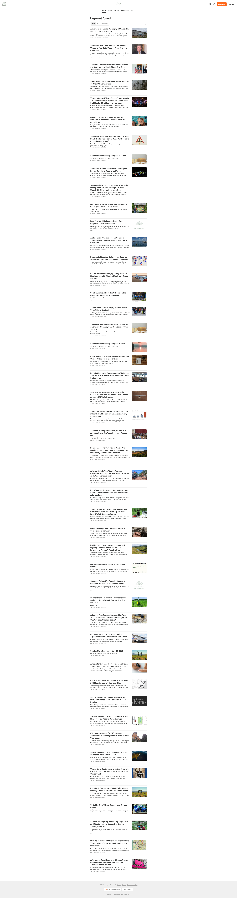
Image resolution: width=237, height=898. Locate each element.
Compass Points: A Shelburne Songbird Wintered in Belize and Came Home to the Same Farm (107, 119)
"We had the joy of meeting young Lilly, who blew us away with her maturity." (109, 830)
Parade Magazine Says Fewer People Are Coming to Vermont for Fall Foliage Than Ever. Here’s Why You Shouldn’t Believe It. (109, 450)
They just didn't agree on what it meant (102, 438)
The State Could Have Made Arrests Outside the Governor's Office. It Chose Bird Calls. (109, 66)
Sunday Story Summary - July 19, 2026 (106, 651)
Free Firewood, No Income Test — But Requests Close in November (106, 222)
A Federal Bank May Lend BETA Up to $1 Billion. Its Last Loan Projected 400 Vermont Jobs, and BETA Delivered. (109, 394)
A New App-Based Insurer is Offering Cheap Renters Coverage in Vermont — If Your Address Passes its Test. (109, 862)
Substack (109, 894)
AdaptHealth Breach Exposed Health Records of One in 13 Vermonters (109, 82)
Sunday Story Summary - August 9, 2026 (107, 344)
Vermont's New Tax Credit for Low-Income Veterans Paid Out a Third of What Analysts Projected (108, 48)
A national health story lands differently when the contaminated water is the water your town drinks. (106, 670)
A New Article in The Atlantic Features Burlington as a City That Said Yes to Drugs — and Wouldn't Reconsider (109, 473)
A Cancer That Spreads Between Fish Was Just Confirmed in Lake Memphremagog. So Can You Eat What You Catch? (108, 617)
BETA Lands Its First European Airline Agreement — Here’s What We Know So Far (108, 635)
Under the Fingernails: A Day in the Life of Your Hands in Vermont (107, 529)
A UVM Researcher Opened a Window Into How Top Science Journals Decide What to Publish (108, 699)
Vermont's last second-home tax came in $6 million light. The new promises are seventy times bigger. (109, 413)
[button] (104, 10)
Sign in (231, 4)
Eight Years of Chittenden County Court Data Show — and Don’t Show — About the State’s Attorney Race (109, 492)
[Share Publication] (214, 4)
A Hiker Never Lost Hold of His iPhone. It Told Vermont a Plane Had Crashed (109, 753)
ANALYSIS (93, 605)
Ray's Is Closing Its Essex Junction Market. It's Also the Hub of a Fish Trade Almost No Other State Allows (109, 375)
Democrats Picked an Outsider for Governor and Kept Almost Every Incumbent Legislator (109, 258)
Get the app (127, 889)
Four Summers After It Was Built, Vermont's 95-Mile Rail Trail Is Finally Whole (108, 205)
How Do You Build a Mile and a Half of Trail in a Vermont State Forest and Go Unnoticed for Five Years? (109, 843)
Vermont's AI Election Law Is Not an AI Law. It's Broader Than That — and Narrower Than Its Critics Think (110, 771)
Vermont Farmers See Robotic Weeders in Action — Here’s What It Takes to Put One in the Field (108, 600)
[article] (118, 34)
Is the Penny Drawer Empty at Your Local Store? (107, 565)
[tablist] (99, 24)
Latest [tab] (93, 23)
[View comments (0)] (104, 40)
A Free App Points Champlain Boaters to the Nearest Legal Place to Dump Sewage (108, 717)
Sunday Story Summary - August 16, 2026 (108, 156)
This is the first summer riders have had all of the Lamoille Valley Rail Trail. (108, 210)
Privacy (119, 885)
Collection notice (132, 885)
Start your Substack (113, 889)
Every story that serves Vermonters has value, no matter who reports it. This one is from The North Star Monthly (109, 587)
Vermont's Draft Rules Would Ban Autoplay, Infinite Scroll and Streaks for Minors (108, 169)
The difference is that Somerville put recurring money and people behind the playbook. (108, 145)
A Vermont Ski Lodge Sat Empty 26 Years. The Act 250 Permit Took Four (109, 30)
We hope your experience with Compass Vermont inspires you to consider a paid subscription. (108, 362)
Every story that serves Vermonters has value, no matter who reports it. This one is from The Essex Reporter (109, 227)
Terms (124, 885)
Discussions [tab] (104, 23)
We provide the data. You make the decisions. (104, 158)
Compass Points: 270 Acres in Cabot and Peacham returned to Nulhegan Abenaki (107, 582)
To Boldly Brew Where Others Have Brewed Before (108, 806)
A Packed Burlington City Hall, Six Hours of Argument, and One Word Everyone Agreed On (108, 433)
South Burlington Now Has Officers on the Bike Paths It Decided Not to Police (108, 294)
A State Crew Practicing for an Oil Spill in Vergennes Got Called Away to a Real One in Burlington (108, 240)
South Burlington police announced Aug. (103, 298)
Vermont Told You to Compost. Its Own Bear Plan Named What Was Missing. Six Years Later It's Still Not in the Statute (109, 511)
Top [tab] (98, 23)
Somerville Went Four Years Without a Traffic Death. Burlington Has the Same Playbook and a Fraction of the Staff (109, 138)
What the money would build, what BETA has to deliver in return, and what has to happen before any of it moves (108, 400)
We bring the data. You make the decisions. (104, 653)
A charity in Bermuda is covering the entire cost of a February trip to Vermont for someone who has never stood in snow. (110, 313)
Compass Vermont (102, 38)
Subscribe (221, 4)
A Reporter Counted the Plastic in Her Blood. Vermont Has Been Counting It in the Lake (109, 665)
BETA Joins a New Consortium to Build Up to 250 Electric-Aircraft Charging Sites (109, 682)
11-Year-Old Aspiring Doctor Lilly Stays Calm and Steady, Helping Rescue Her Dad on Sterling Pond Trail (109, 824)
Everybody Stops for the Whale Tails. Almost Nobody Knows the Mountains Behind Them (109, 789)
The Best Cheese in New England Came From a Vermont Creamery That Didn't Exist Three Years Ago (109, 326)
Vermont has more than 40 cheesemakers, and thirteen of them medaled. (108, 333)
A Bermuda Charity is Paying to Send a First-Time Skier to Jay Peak (109, 309)
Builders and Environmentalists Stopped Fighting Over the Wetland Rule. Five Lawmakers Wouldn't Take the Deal (107, 547)
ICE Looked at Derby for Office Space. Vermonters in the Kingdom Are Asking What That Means (109, 735)
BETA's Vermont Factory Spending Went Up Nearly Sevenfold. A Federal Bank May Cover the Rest (109, 276)
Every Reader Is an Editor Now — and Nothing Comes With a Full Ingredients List (109, 357)
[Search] (210, 4)
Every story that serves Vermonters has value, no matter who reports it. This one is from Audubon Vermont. (109, 125)
